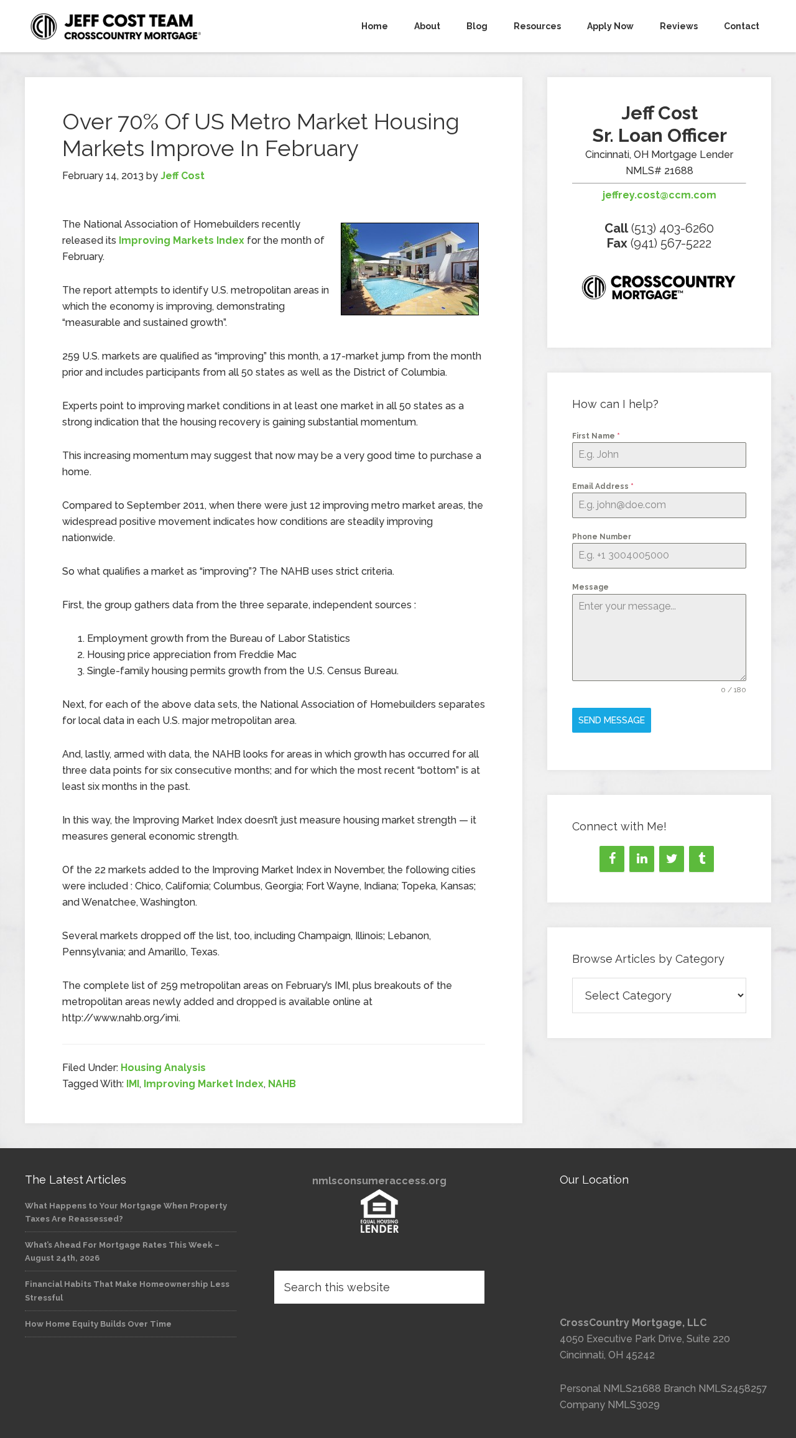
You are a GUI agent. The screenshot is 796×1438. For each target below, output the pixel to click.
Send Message (611, 720)
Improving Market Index (204, 1084)
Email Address (603, 486)
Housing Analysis (163, 1068)
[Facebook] (611, 859)
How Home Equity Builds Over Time (98, 1324)
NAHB (282, 1084)
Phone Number (601, 536)
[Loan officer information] (659, 290)
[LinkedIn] (641, 859)
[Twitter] (671, 859)
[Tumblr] (701, 859)
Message (590, 587)
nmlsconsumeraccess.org (379, 1181)
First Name (596, 436)
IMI (132, 1084)
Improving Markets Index (181, 240)
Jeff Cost (137, 26)
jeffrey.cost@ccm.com (659, 195)
